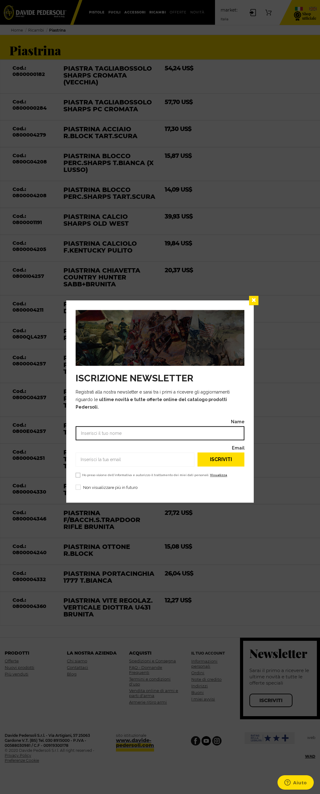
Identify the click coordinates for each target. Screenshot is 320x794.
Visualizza (218, 475)
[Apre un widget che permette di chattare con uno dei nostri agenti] (296, 783)
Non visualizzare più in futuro (110, 487)
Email (238, 448)
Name (237, 422)
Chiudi (253, 300)
